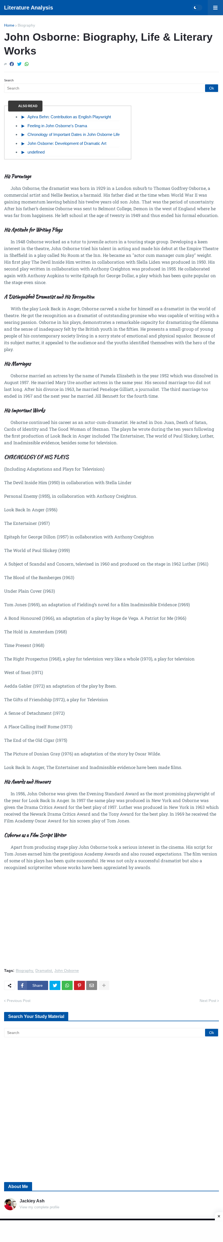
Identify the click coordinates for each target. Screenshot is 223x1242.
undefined (36, 152)
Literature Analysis (28, 8)
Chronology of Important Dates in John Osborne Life (73, 134)
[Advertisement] (111, 922)
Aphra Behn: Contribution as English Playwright (69, 116)
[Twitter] (19, 64)
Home (9, 25)
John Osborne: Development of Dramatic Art (66, 143)
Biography (26, 25)
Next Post (208, 1000)
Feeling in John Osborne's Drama (57, 125)
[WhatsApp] (27, 64)
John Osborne (66, 971)
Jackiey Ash (32, 1201)
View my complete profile (39, 1207)
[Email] (91, 985)
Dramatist (43, 971)
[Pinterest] (79, 985)
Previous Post (18, 1000)
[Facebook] (12, 64)
